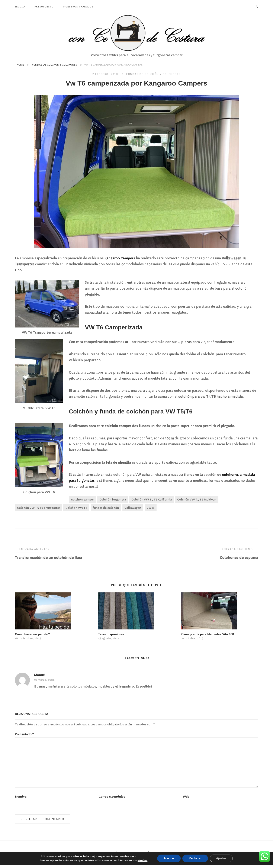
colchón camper (82, 499)
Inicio (20, 6)
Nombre (20, 796)
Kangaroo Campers (120, 258)
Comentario (24, 734)
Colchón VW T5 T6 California (151, 499)
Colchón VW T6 (76, 508)
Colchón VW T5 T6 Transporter (38, 508)
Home (20, 64)
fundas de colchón (106, 508)
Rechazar (195, 858)
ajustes (142, 860)
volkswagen (133, 508)
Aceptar (169, 858)
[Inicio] (136, 50)
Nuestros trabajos (78, 6)
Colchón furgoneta (112, 499)
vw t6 (150, 508)
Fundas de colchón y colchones (54, 64)
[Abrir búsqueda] (256, 6)
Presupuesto (44, 6)
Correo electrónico (112, 796)
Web (186, 796)
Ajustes (221, 858)
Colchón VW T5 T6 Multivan (196, 499)
